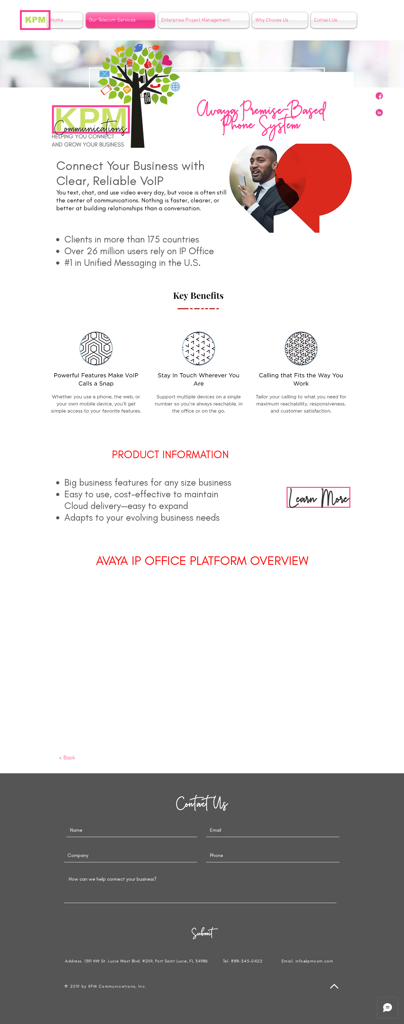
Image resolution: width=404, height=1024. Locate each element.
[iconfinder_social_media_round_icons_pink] (379, 95)
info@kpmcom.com (314, 961)
